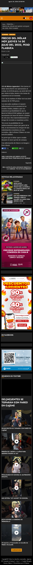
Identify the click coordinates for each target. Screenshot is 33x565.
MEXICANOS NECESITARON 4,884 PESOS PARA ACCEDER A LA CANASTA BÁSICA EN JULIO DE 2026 (22, 186)
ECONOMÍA (5, 34)
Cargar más (16, 550)
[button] (2, 18)
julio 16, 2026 (18, 203)
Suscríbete (31, 18)
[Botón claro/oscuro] (24, 18)
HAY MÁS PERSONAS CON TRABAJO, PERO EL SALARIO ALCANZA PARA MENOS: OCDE (22, 198)
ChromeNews (17, 563)
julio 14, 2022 (6, 51)
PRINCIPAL (12, 34)
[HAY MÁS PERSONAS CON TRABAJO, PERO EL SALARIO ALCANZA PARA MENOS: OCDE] (7, 198)
